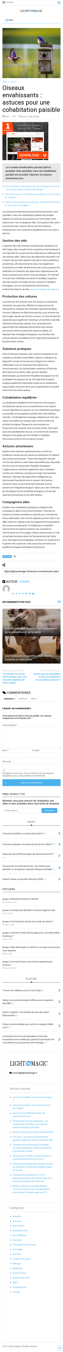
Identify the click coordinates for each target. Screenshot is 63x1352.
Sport (15, 1282)
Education (17, 1240)
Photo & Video (19, 1273)
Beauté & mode (20, 1230)
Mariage (16, 1263)
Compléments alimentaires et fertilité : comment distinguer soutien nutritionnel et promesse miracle (32, 1148)
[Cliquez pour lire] (31, 622)
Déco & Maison (20, 1235)
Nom (5, 750)
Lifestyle (17, 1254)
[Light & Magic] (31, 12)
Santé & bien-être (21, 1278)
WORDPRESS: (10, 699)
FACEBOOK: (23, 699)
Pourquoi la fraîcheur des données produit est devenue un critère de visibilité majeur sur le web (33, 1167)
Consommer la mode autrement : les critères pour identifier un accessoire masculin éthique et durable (30, 1124)
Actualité (17, 1216)
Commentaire (9, 725)
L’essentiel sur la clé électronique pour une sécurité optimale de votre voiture (14, 678)
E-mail (36, 750)
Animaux (17, 1221)
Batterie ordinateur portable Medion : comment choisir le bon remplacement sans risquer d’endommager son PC (31, 1189)
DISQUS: (34, 699)
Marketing (17, 1268)
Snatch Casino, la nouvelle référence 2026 (33, 1132)
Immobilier (18, 1249)
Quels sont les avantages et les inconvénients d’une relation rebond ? (47, 676)
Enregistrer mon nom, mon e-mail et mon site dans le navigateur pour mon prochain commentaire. (28, 774)
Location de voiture (22, 1259)
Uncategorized (20, 1287)
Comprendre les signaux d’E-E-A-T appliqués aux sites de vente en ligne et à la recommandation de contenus (32, 1178)
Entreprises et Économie (24, 1244)
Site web (6, 761)
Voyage (16, 1292)
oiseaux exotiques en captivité (44, 289)
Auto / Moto (18, 1226)
